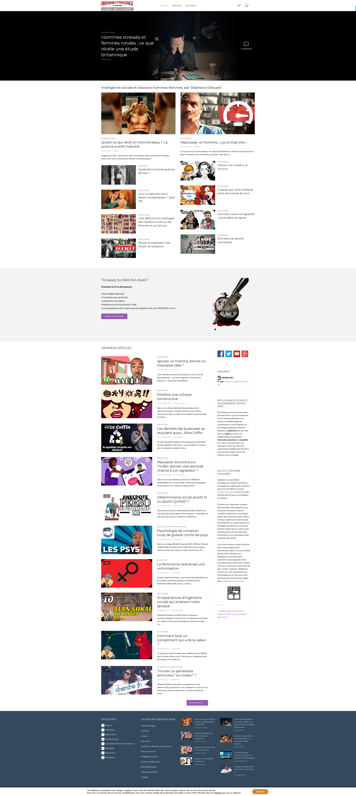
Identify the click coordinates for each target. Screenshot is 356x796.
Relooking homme (148, 767)
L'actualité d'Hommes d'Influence (172, 527)
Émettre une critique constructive (174, 397)
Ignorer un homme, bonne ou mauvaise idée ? (181, 363)
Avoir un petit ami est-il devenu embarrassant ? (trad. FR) (156, 197)
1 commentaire (179, 403)
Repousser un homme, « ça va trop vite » (214, 142)
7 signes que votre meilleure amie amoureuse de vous (235, 191)
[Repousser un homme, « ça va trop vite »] (186, 750)
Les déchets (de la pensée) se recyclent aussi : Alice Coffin (181, 431)
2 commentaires (179, 475)
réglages (218, 793)
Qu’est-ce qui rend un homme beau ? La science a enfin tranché (134, 144)
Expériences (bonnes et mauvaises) (156, 746)
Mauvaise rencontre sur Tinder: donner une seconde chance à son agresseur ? (180, 466)
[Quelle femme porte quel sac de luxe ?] (118, 175)
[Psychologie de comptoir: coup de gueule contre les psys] (226, 755)
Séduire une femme (149, 772)
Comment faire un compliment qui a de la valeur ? (181, 640)
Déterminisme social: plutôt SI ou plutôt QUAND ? (182, 499)
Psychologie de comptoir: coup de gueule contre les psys (182, 533)
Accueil (165, 5)
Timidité (144, 777)
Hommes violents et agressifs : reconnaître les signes (236, 216)
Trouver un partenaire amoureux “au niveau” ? (176, 673)
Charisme (145, 731)
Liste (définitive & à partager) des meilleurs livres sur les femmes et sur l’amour (156, 222)
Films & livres (144, 215)
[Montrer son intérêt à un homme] (186, 761)
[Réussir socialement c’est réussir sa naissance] (186, 736)
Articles (177, 5)
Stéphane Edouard (225, 492)
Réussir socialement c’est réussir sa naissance (154, 244)
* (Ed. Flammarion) (232, 614)
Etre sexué (145, 741)
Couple (144, 736)
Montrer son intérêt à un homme (233, 167)
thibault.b (197, 147)
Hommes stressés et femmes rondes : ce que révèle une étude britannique (127, 45)
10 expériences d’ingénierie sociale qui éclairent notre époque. (179, 602)
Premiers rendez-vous (150, 761)
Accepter (260, 791)
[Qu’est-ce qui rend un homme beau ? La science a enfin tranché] (138, 113)
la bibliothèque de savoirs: (233, 581)
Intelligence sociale (149, 756)
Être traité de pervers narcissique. (231, 240)
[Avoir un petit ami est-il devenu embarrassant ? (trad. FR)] (118, 199)
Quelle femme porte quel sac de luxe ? (156, 171)
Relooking (143, 166)
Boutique (191, 5)
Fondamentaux (108, 32)
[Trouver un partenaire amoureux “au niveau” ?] (226, 769)
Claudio (115, 151)
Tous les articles (196, 703)
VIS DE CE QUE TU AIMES (114, 316)
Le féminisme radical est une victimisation (181, 566)
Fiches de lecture (148, 751)
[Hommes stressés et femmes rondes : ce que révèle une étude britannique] (226, 722)
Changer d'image (148, 725)
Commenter (246, 49)
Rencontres (143, 190)
